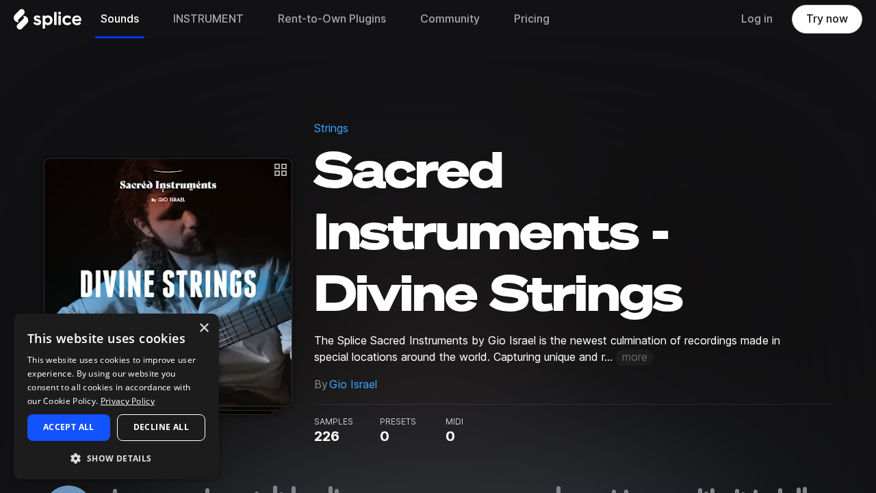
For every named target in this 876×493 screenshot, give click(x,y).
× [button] (203, 328)
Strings (331, 128)
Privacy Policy (128, 401)
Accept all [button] (68, 427)
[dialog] (116, 396)
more (634, 357)
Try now (827, 18)
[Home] (47, 22)
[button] (116, 458)
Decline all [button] (161, 427)
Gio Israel (353, 384)
